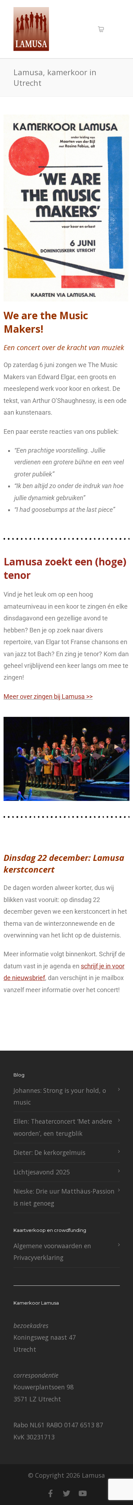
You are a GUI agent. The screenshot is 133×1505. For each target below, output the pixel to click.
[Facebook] (51, 1493)
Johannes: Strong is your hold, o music (59, 1096)
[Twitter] (67, 1493)
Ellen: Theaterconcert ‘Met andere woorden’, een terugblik (62, 1127)
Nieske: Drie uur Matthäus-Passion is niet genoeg (64, 1197)
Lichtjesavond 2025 (41, 1172)
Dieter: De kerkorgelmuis (49, 1152)
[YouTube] (83, 1493)
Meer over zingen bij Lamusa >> (48, 696)
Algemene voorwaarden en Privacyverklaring (52, 1251)
